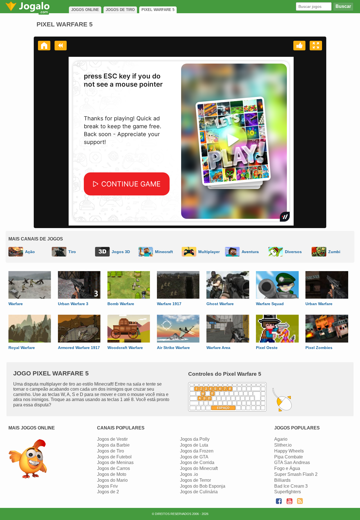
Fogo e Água (287, 468)
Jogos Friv (107, 486)
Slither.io (283, 445)
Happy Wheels (289, 451)
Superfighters (287, 491)
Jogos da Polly (195, 439)
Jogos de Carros (113, 468)
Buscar (343, 6)
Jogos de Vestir (112, 439)
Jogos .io (189, 474)
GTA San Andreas (292, 462)
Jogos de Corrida (197, 462)
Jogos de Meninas (115, 462)
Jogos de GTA (194, 456)
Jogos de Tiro (110, 451)
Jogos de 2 (108, 491)
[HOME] (44, 45)
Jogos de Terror (195, 480)
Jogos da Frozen (196, 451)
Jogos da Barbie (113, 445)
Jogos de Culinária (199, 491)
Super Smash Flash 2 (296, 474)
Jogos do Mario (112, 480)
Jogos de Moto (111, 474)
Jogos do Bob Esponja (202, 486)
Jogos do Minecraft (199, 468)
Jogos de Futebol (114, 456)
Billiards (282, 480)
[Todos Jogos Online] (27, 459)
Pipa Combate (288, 456)
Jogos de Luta (194, 445)
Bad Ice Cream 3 (291, 486)
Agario (280, 439)
